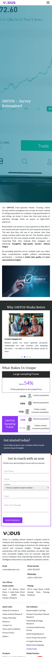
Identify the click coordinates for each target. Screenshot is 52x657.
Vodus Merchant (9, 618)
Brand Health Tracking (35, 610)
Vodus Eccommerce (10, 610)
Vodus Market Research (12, 614)
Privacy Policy (8, 632)
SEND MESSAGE (12, 520)
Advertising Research (35, 634)
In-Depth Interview (34, 641)
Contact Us (7, 625)
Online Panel (31, 648)
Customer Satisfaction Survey (35, 628)
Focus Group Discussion (36, 637)
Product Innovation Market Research (37, 615)
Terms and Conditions (11, 629)
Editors (5, 636)
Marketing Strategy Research (34, 622)
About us (6, 621)
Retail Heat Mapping (35, 645)
